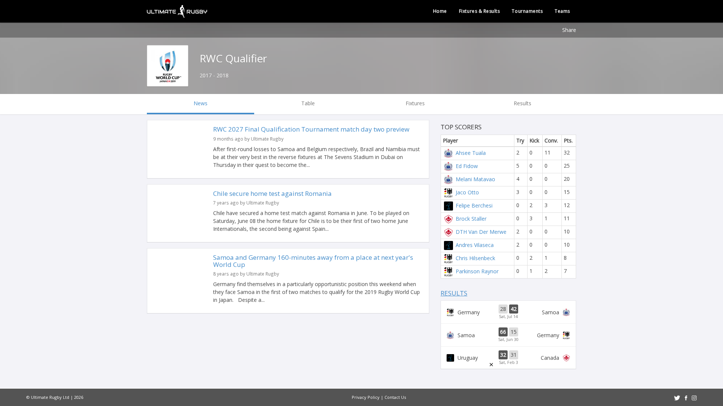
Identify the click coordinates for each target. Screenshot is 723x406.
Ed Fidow (467, 165)
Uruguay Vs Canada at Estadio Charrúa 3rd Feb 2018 (508, 358)
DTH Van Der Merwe (481, 231)
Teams (562, 11)
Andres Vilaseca (475, 244)
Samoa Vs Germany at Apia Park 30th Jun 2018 (508, 335)
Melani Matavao (475, 178)
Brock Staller (471, 218)
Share (569, 29)
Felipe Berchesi (474, 205)
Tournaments (527, 11)
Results (454, 293)
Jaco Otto (467, 191)
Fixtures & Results (479, 11)
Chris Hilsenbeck (475, 257)
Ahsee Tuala (471, 152)
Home (440, 11)
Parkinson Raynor (477, 270)
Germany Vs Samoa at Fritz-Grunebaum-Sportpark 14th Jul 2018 (508, 312)
